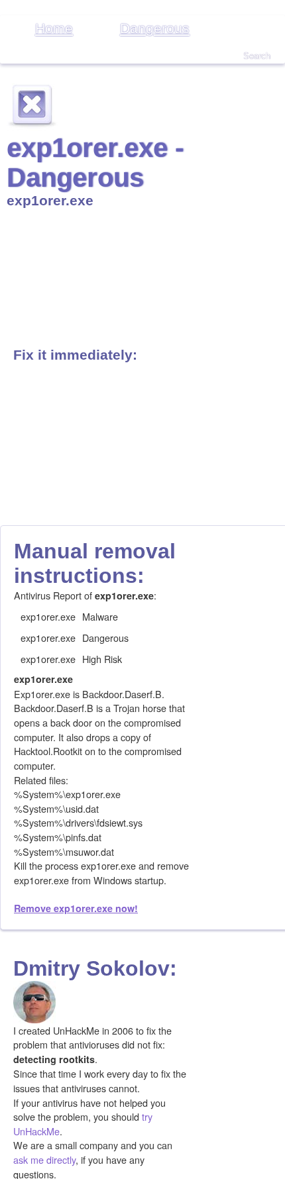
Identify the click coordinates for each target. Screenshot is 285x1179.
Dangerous (155, 28)
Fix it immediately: (75, 354)
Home (54, 28)
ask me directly (44, 1159)
